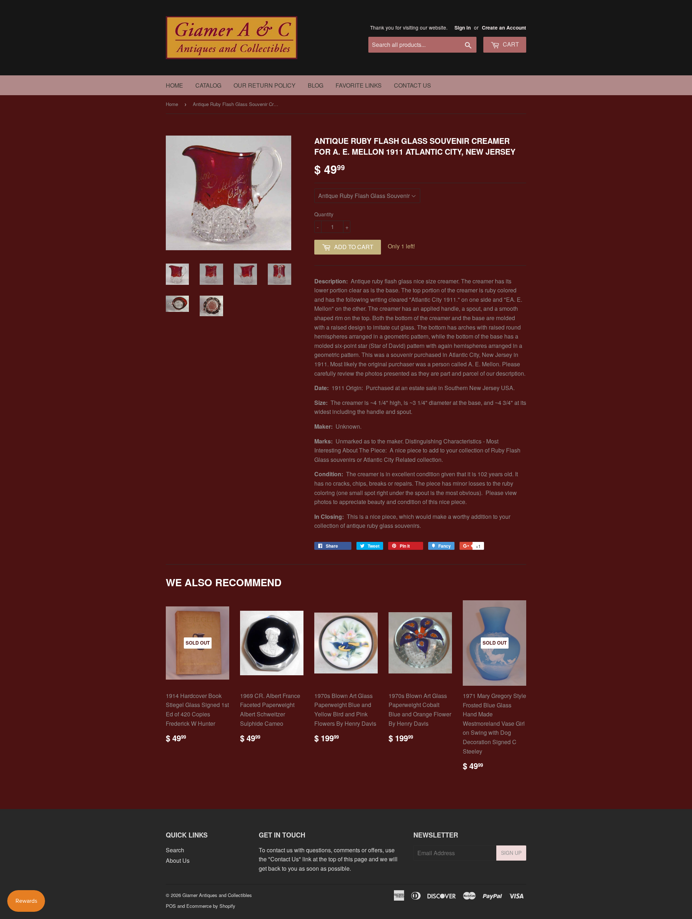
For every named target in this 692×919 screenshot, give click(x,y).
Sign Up (511, 852)
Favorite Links (359, 85)
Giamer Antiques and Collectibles (217, 895)
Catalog (208, 85)
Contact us (412, 85)
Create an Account (504, 27)
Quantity (323, 214)
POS (171, 905)
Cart (510, 44)
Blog (315, 85)
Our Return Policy (265, 85)
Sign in (462, 27)
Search (175, 850)
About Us (178, 860)
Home (174, 85)
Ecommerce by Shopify (210, 905)
